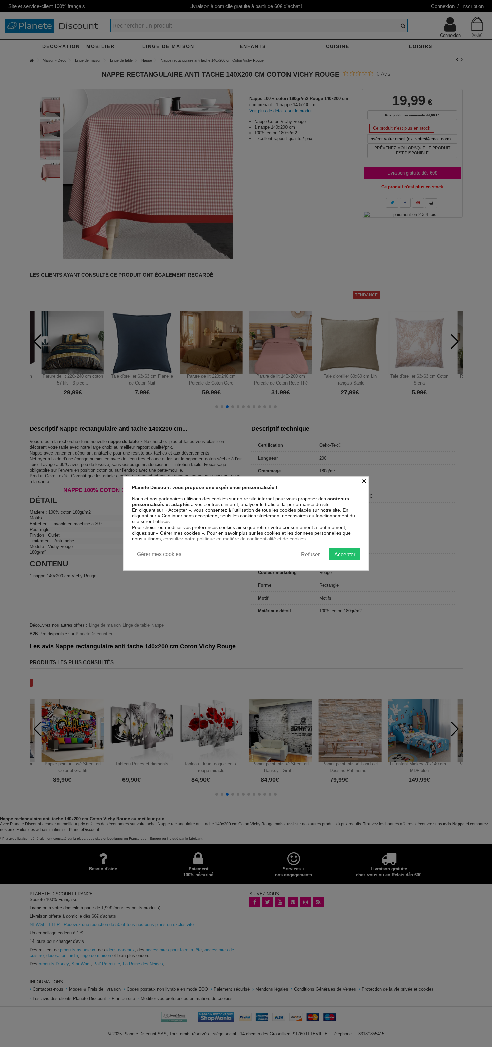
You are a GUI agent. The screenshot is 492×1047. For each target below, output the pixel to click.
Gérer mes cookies (159, 554)
